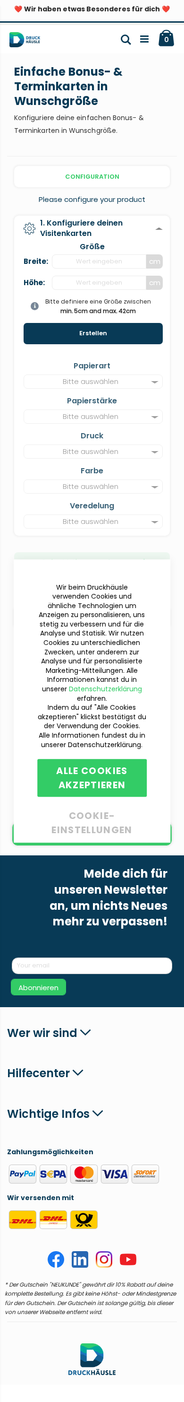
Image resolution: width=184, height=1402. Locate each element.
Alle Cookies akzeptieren (91, 778)
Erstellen (93, 333)
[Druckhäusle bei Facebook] (56, 1265)
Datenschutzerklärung (105, 689)
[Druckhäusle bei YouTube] (128, 1265)
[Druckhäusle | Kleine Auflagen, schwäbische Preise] (28, 41)
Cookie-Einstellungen (92, 814)
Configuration (92, 176)
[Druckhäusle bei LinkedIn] (80, 1265)
